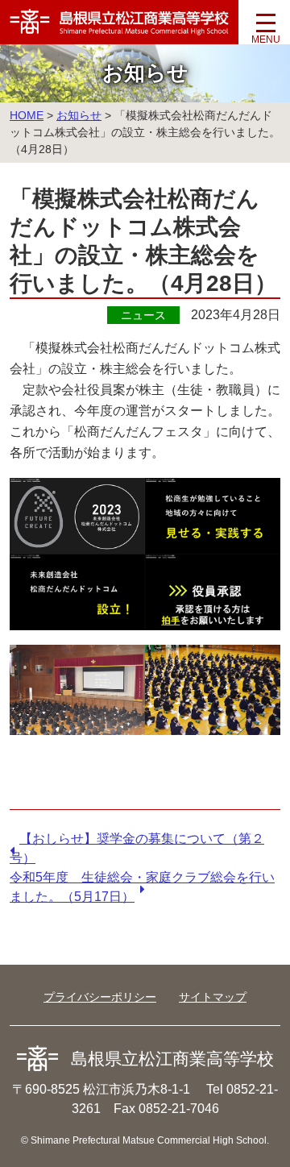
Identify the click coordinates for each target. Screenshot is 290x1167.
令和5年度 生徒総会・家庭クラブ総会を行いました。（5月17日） (142, 886)
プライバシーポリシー (100, 996)
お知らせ (79, 115)
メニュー (266, 28)
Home (27, 115)
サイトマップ (212, 996)
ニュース (143, 315)
